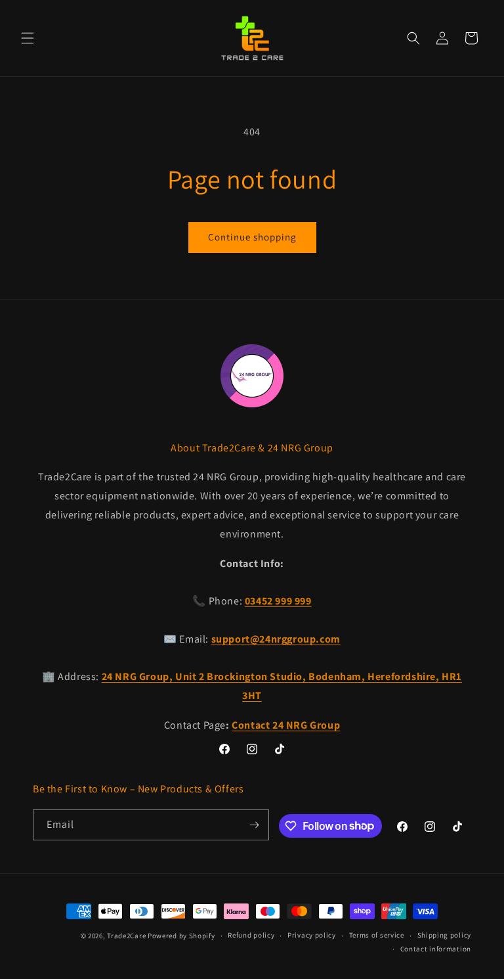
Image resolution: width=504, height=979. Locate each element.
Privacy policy (311, 935)
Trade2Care (126, 935)
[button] (27, 38)
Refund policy (251, 935)
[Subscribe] (254, 824)
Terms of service (376, 935)
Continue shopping (252, 237)
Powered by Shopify (181, 935)
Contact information (435, 948)
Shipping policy (444, 935)
